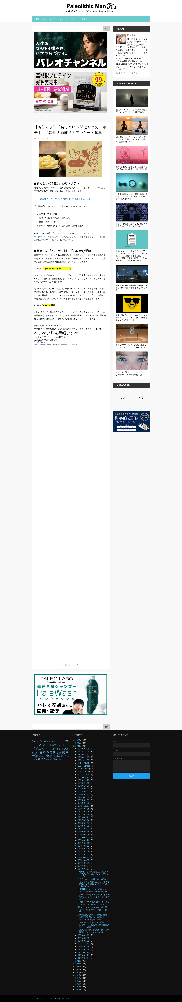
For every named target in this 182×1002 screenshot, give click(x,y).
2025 (77, 743)
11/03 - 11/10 (83, 772)
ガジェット (50, 741)
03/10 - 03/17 (84, 869)
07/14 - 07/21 (84, 817)
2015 (77, 984)
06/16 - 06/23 (84, 829)
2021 (77, 967)
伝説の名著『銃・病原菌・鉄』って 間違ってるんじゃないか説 (93, 931)
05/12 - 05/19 (84, 843)
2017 (77, 978)
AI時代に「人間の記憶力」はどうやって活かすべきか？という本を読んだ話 (93, 874)
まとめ (65, 748)
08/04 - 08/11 (84, 809)
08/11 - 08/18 (84, 806)
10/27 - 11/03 (84, 774)
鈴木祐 (133, 35)
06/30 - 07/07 (84, 823)
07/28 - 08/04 (84, 812)
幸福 (35, 756)
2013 (77, 989)
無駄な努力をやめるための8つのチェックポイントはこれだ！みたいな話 (131, 346)
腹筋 (48, 760)
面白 (55, 759)
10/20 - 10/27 (84, 777)
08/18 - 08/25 (84, 803)
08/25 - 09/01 (84, 800)
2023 (77, 961)
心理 (57, 756)
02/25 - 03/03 (84, 938)
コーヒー (60, 741)
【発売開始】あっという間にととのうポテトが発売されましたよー (93, 890)
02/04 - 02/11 (84, 947)
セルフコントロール (59, 745)
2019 (77, 972)
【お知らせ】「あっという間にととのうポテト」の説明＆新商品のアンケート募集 (93, 924)
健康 (65, 752)
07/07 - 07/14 (84, 820)
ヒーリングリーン (62, 233)
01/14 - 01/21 (84, 955)
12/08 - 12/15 (84, 757)
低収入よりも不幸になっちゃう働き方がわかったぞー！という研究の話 (131, 111)
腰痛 (41, 756)
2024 (77, 746)
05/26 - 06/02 (84, 837)
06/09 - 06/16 (84, 832)
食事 (50, 756)
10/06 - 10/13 (84, 783)
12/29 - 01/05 (84, 749)
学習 (50, 752)
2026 (77, 740)
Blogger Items (64, 998)
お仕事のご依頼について (43, 19)
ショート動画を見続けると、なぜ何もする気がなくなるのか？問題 (131, 225)
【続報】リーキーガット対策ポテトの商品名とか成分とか (65, 199)
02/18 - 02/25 (84, 941)
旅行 (60, 759)
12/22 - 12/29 (84, 752)
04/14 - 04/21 (84, 854)
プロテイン (55, 748)
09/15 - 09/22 (84, 792)
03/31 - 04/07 (84, 860)
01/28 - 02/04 (84, 950)
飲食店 (35, 753)
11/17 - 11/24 (83, 766)
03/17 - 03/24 (84, 866)
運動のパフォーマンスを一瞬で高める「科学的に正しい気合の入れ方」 (93, 909)
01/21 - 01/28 (84, 952)
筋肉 (56, 752)
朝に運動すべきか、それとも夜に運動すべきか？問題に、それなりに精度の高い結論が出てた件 (131, 139)
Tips (34, 741)
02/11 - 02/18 (84, 944)
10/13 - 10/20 (84, 780)
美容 (43, 759)
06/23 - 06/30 (84, 826)
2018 (77, 975)
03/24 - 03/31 (84, 863)
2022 (77, 964)
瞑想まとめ (86, 19)
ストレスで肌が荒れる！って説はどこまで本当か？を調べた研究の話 (131, 373)
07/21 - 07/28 (84, 814)
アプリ (40, 741)
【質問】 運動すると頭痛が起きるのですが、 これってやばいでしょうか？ (93, 896)
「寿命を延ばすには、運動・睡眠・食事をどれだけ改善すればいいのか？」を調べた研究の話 (131, 196)
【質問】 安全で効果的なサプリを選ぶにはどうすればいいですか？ (93, 903)
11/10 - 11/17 (83, 769)
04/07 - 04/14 (84, 857)
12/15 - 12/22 (84, 754)
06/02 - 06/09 (84, 834)
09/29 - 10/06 (84, 786)
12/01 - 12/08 (84, 760)
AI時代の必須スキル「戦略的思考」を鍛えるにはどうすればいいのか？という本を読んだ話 (93, 917)
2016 (77, 981)
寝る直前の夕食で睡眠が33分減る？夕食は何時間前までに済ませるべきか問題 (131, 287)
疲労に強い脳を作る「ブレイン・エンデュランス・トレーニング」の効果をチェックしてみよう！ (131, 317)
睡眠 (64, 756)
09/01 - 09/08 (84, 797)
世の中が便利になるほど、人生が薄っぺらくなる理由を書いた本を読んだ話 (131, 168)
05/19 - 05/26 (84, 840)
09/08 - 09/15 (84, 794)
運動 (43, 752)
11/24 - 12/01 (84, 763)
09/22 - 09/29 (84, 789)
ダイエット (40, 748)
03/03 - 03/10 (84, 935)
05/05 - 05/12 (84, 846)
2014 (77, 987)
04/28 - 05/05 (84, 849)
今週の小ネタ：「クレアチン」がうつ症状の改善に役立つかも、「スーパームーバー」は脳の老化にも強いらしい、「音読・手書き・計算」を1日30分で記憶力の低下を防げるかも (131, 256)
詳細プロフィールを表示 (127, 73)
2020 (77, 969)
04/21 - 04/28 (84, 852)
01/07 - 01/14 (84, 958)
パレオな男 (48, 998)
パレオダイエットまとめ (68, 19)
